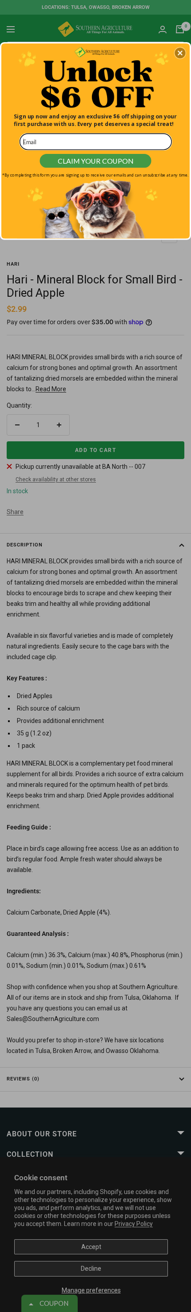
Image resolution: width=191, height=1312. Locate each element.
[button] (180, 52)
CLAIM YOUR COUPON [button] (95, 160)
